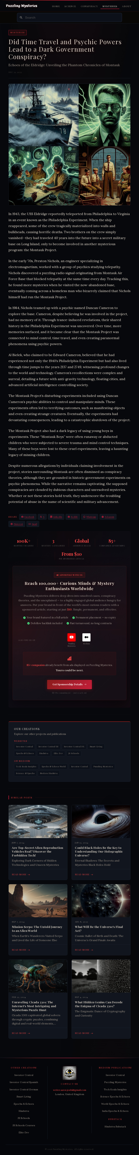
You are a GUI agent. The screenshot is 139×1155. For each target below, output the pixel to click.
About (126, 6)
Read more (21, 874)
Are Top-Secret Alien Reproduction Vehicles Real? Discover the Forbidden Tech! (37, 851)
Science (70, 6)
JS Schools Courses (24, 1125)
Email (34, 524)
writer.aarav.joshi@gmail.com (69, 1090)
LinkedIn (57, 516)
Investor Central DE (74, 746)
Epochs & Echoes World (54, 766)
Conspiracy (89, 6)
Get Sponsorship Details (68, 684)
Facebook (29, 516)
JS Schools (73, 753)
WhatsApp (91, 516)
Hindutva (43, 753)
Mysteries (110, 6)
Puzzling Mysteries (103, 766)
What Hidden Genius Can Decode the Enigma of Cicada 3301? (99, 1004)
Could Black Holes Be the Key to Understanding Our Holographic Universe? (99, 851)
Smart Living (96, 746)
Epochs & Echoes (25, 753)
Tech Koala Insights (26, 766)
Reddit (74, 516)
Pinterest (18, 524)
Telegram (109, 516)
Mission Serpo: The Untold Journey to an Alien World (37, 929)
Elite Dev (58, 753)
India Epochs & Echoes (115, 1110)
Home (56, 6)
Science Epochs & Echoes (115, 1096)
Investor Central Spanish (24, 1082)
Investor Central (24, 746)
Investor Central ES (48, 746)
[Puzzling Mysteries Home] (22, 6)
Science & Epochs (25, 773)
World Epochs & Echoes (115, 1103)
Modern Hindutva (49, 773)
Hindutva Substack (115, 1126)
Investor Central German (23, 1089)
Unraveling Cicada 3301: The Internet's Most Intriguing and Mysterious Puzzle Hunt (34, 1006)
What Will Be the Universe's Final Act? (99, 929)
